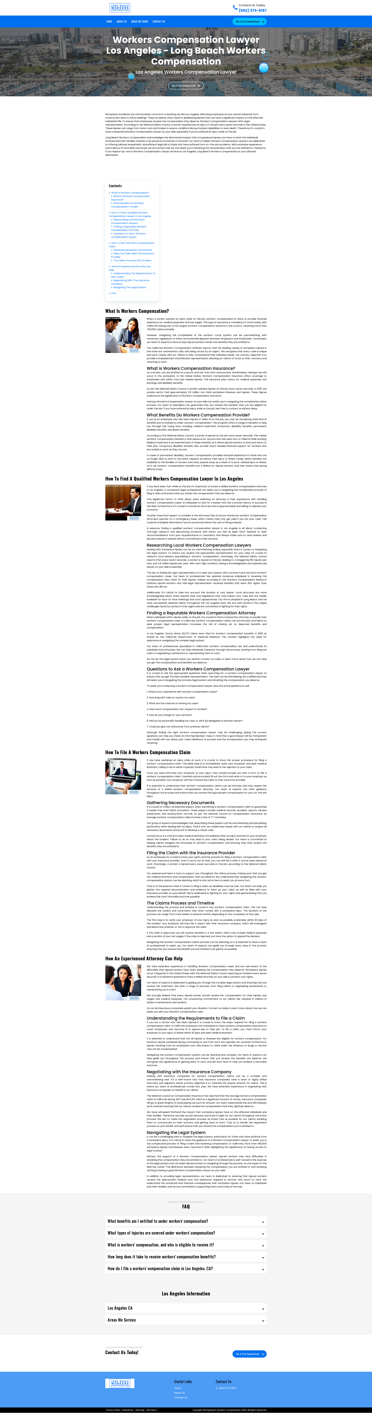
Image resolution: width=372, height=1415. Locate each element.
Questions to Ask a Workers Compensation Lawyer (128, 235)
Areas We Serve (139, 21)
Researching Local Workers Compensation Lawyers (128, 221)
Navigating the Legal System (129, 287)
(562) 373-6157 (253, 8)
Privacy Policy (113, 1410)
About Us (122, 21)
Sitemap (140, 1410)
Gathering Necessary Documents (132, 250)
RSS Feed (151, 1410)
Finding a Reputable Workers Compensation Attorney (128, 228)
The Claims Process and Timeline (132, 260)
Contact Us (159, 21)
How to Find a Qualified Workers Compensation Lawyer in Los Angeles (130, 214)
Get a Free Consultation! (248, 21)
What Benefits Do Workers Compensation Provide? (127, 205)
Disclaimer (128, 1410)
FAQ (113, 293)
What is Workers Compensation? (130, 192)
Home (109, 21)
